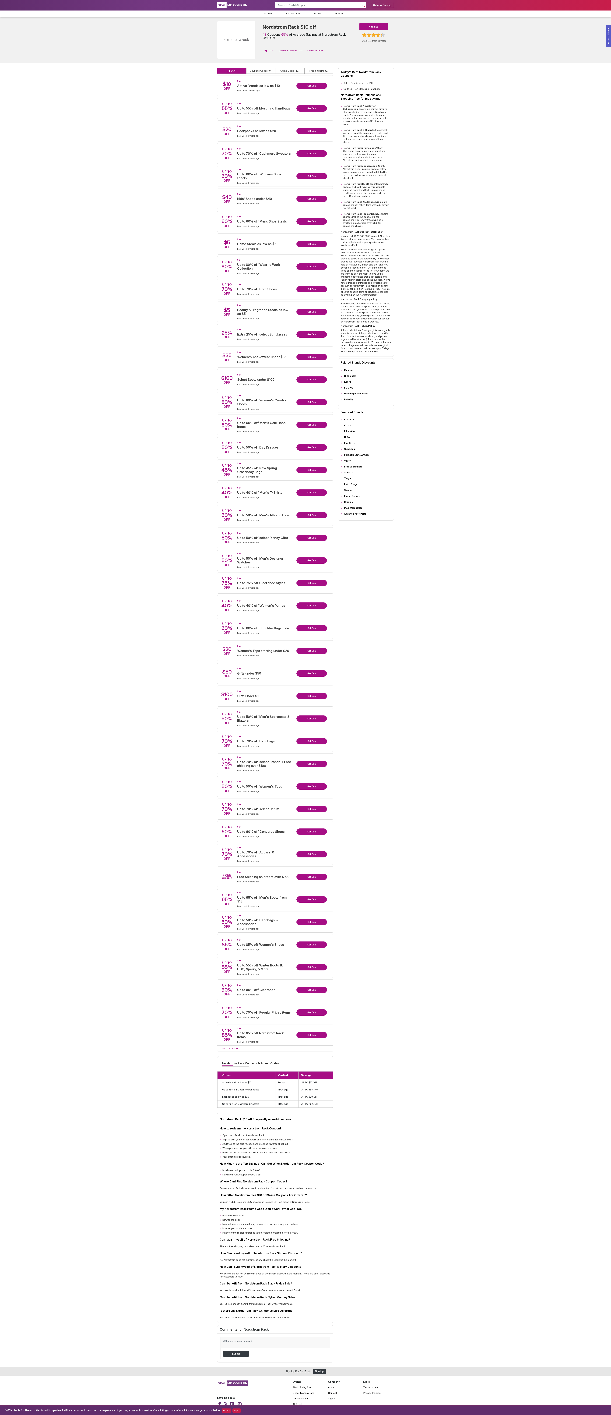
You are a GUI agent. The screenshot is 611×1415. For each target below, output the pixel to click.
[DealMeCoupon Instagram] (232, 1404)
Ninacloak (350, 376)
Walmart (348, 490)
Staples (348, 502)
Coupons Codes (261, 71)
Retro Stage (351, 484)
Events (339, 13)
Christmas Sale (301, 1398)
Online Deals (289, 71)
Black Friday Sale (302, 1387)
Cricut (347, 425)
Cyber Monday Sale (303, 1392)
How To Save (608, 36)
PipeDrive (349, 443)
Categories (293, 13)
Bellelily (348, 399)
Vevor (347, 460)
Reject (237, 1410)
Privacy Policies (372, 1392)
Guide (317, 13)
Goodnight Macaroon (356, 393)
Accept (226, 1410)
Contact (332, 1392)
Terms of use (370, 1387)
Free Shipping (318, 71)
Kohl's (347, 381)
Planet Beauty (352, 496)
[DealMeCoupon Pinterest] (239, 1404)
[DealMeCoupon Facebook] (220, 1404)
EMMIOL (348, 387)
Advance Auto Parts (355, 513)
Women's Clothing (288, 50)
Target (348, 478)
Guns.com (349, 449)
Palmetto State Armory (356, 454)
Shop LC (349, 472)
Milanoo (348, 370)
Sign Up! (319, 1371)
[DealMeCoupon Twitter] (226, 1404)
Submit (236, 1353)
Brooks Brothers (353, 466)
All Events (298, 1404)
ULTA (347, 437)
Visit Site (373, 26)
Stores (267, 13)
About (331, 1387)
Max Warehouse (353, 507)
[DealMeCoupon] (266, 50)
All (232, 71)
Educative (349, 431)
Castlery (349, 419)
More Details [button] (228, 1048)
